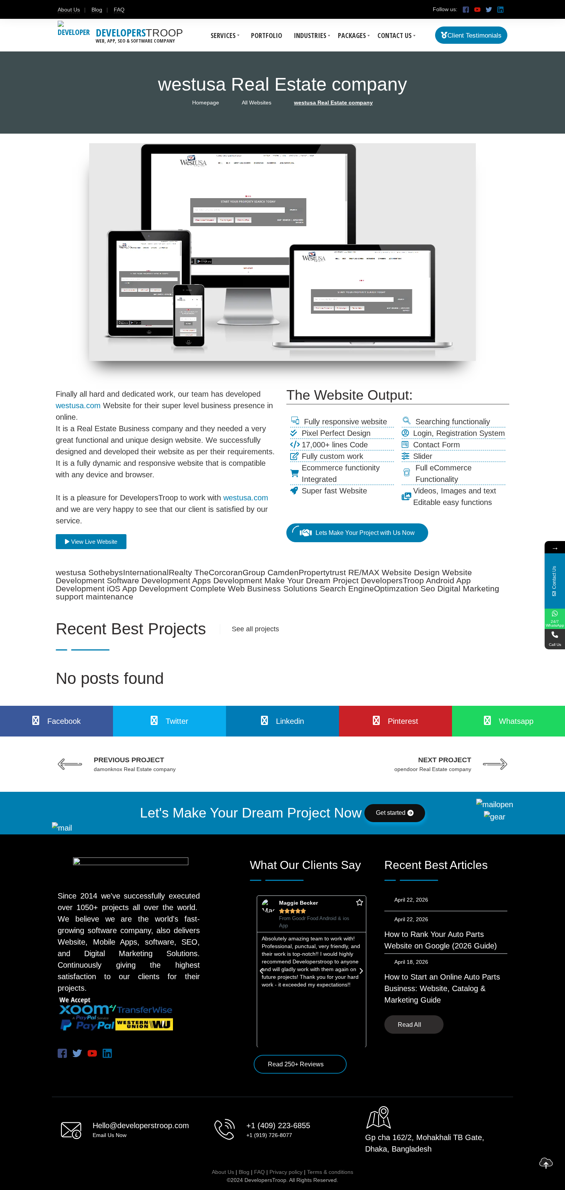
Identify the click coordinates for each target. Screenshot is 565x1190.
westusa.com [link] (78, 405)
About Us (69, 10)
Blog (96, 10)
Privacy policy (285, 1172)
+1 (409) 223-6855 (278, 1125)
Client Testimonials (474, 35)
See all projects (255, 629)
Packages (352, 35)
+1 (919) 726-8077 (269, 1135)
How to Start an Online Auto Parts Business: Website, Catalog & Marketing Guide (442, 988)
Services (223, 35)
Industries (310, 35)
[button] (261, 971)
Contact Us (394, 35)
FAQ (119, 10)
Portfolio (266, 35)
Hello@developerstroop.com (141, 1125)
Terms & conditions (330, 1172)
